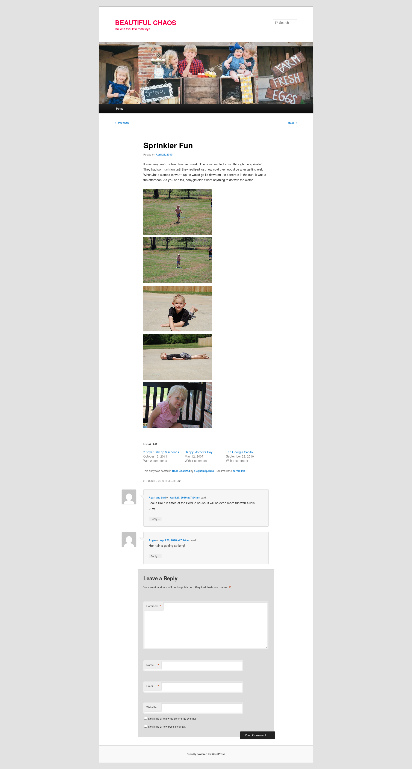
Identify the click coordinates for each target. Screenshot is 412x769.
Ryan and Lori (157, 497)
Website (151, 707)
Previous (122, 122)
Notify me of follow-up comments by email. (172, 718)
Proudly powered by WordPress (206, 754)
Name (152, 665)
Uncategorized (181, 471)
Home (119, 108)
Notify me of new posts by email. (167, 726)
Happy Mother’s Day (198, 452)
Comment (153, 606)
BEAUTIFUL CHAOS (145, 22)
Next (292, 122)
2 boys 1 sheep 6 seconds (161, 452)
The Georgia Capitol (239, 452)
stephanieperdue (204, 471)
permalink (239, 471)
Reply (155, 519)
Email (152, 686)
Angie (152, 540)
